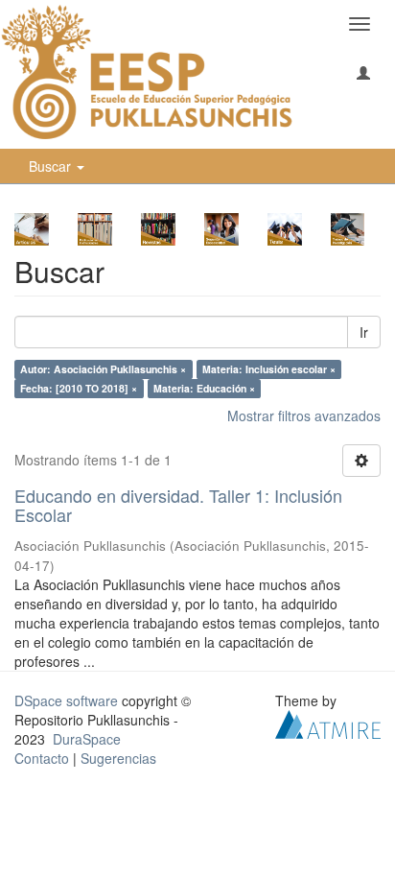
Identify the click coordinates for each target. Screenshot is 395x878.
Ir (364, 332)
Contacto (41, 758)
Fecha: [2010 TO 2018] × (78, 388)
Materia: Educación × (204, 388)
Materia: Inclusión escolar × (269, 369)
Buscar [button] (52, 166)
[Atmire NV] (328, 722)
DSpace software (66, 700)
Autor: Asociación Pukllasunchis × (103, 369)
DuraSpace (87, 738)
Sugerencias (118, 758)
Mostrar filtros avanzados (304, 415)
